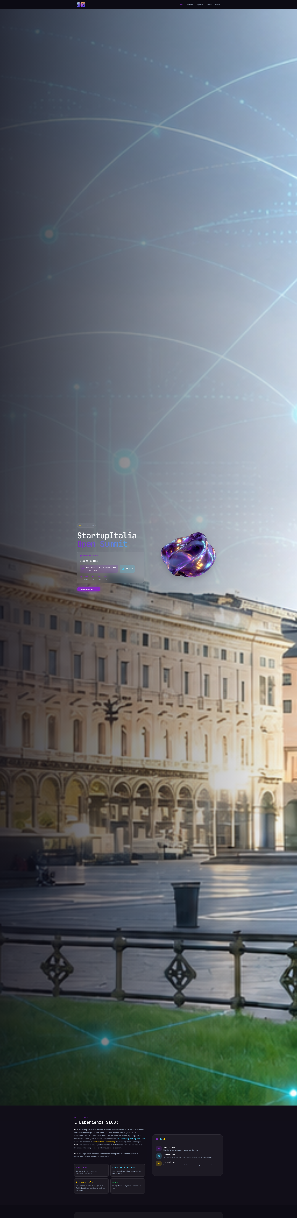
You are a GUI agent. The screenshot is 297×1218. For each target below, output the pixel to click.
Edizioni (190, 5)
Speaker (200, 5)
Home (181, 5)
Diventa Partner (213, 5)
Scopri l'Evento (87, 589)
